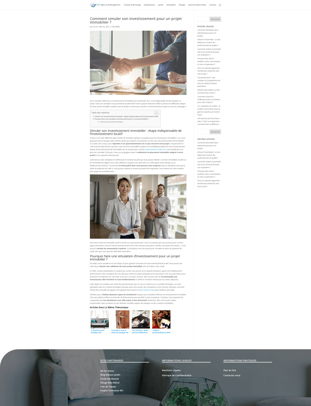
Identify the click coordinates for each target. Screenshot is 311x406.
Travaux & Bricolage (132, 5)
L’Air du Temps (108, 386)
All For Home (107, 370)
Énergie (182, 5)
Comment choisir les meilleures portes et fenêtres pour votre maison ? (208, 99)
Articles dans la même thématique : (112, 122)
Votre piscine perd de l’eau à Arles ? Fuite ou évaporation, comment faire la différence (208, 121)
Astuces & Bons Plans (197, 5)
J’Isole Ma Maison (109, 378)
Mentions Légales (171, 370)
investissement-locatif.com (155, 149)
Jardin (160, 5)
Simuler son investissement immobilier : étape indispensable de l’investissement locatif (126, 116)
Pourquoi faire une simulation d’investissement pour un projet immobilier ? (122, 119)
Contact (212, 5)
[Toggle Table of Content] (155, 113)
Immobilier (171, 5)
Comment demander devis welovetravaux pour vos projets (207, 33)
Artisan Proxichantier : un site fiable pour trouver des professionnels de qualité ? (208, 42)
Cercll (95, 26)
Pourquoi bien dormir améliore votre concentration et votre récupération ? (208, 61)
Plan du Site (229, 370)
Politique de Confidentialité (176, 375)
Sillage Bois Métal (109, 382)
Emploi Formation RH (111, 390)
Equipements (149, 5)
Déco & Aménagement (110, 5)
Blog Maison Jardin (110, 374)
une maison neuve (147, 290)
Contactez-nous (231, 375)
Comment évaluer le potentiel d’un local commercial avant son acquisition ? (209, 52)
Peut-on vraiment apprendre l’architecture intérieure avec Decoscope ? (208, 71)
